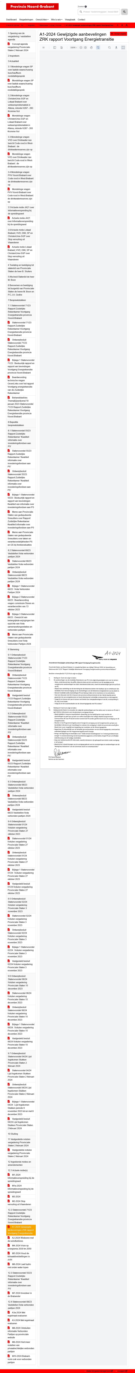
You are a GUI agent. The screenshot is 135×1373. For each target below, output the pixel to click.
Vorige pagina (120, 34)
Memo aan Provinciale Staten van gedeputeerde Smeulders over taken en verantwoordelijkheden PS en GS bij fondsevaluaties (20, 538)
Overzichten (41, 20)
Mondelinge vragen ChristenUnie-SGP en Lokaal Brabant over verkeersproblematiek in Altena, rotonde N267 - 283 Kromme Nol (20, 124)
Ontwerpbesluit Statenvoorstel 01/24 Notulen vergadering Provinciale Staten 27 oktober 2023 (18, 858)
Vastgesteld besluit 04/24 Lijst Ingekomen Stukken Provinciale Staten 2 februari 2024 (20, 1123)
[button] (124, 12)
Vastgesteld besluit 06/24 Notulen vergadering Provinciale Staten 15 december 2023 (20, 1043)
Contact (81, 20)
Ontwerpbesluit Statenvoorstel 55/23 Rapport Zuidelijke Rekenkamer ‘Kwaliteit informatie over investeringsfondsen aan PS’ (19, 480)
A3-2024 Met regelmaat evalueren (21, 1322)
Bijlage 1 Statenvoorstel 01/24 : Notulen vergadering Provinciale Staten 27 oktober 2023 (21, 874)
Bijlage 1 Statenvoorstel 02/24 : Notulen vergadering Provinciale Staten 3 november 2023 (21, 952)
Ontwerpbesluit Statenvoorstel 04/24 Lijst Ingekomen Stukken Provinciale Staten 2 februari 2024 (21, 1090)
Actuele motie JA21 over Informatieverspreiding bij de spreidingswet (20, 221)
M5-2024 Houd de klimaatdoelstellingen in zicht (19, 1256)
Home (23, 25)
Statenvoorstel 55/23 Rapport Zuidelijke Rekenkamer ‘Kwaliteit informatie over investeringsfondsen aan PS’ (19, 459)
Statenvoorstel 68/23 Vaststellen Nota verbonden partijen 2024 (20, 564)
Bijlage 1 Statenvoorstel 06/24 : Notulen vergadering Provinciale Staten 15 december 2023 (21, 1029)
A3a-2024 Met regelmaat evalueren (17, 1314)
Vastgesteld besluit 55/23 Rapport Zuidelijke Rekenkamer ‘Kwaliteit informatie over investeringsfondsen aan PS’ (19, 768)
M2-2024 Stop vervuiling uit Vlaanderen (19, 1202)
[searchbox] (99, 12)
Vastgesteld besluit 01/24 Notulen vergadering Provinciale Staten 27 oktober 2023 (20, 888)
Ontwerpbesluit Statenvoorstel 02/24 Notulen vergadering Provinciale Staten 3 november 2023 (17, 936)
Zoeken (81, 7)
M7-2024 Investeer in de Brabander (20, 1294)
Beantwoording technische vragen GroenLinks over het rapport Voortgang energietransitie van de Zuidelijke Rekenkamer (21, 385)
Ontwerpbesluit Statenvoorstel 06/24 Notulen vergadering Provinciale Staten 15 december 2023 (18, 1013)
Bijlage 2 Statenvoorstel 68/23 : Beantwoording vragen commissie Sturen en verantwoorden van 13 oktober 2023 (21, 603)
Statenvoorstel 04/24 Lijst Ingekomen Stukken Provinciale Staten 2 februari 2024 (21, 1075)
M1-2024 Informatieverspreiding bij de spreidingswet (21, 1178)
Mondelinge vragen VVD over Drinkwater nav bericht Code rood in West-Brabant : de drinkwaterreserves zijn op (20, 160)
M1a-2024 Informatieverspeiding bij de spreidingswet (20, 1189)
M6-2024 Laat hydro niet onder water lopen (19, 1266)
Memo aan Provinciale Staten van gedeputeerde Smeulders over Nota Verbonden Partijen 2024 (20, 639)
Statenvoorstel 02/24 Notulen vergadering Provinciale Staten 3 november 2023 (19, 920)
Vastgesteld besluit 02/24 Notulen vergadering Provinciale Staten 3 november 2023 (20, 966)
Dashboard (11, 20)
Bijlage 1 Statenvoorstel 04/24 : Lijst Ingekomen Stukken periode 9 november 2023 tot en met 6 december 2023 (21, 1108)
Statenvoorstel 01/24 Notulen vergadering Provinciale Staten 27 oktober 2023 (19, 843)
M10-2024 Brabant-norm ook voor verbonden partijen (20, 1359)
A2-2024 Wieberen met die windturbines (21, 1239)
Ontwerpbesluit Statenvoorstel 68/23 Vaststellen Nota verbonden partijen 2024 (20, 577)
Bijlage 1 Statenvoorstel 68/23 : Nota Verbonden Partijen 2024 (21, 589)
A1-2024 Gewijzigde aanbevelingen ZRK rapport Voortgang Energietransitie (21, 1230)
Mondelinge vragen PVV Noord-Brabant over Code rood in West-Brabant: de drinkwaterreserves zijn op (21, 195)
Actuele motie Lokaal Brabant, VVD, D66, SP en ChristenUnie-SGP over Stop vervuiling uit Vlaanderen (20, 253)
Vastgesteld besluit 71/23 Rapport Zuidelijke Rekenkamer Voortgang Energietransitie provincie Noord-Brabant (20, 701)
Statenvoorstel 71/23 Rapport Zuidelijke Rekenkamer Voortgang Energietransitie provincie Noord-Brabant (20, 328)
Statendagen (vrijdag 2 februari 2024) (52, 25)
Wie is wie (56, 20)
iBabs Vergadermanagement (98, 1371)
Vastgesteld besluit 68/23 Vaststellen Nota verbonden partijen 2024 (19, 813)
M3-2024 (16, 1197)
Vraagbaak (70, 20)
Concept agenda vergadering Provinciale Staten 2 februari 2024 (19, 47)
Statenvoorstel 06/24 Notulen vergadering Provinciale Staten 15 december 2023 (19, 998)
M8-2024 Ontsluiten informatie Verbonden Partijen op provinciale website (19, 1333)
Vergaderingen (26, 20)
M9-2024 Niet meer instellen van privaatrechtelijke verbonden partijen (21, 1347)
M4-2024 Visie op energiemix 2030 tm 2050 (19, 1247)
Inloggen (121, 1371)
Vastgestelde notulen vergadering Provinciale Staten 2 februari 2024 (20, 1153)
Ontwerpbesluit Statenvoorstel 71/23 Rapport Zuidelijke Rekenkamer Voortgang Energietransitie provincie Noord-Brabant (20, 348)
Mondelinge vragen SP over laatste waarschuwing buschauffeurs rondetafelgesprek (21, 85)
